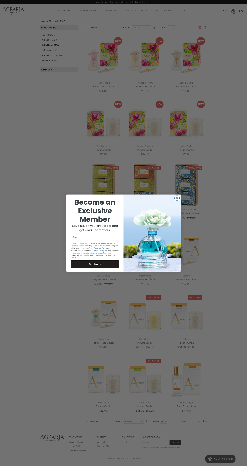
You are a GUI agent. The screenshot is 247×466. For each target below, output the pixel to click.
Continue (95, 264)
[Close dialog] (177, 198)
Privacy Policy (99, 250)
